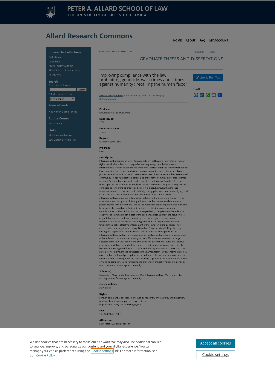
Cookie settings (102, 351)
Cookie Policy (45, 355)
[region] (137, 348)
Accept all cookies (215, 343)
